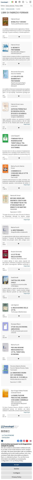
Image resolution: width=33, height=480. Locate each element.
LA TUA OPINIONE (8, 435)
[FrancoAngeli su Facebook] (2, 432)
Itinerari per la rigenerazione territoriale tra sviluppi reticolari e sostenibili (19, 143)
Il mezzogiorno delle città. (19, 309)
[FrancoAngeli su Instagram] (6, 432)
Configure (16, 473)
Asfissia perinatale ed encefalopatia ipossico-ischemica (19, 111)
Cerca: (3, 6)
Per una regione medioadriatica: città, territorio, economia (18, 351)
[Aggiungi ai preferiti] (19, 37)
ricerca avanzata (10, 9)
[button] (12, 2)
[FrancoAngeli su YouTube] (9, 432)
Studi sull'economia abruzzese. (19, 328)
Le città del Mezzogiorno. (16, 256)
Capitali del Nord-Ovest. (18, 281)
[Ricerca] (31, 5)
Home (2, 9)
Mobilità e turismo (18, 22)
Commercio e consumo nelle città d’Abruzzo (19, 173)
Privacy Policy (16, 477)
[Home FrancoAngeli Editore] (5, 2)
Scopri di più (27, 124)
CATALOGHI (6, 438)
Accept (16, 465)
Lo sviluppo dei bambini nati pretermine (17, 79)
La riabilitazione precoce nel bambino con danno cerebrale (19, 398)
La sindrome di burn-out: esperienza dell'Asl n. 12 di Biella (18, 375)
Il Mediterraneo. (17, 230)
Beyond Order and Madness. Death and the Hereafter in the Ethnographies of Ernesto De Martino (18, 202)
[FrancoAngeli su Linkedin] (4, 432)
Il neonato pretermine (15, 49)
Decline (16, 469)
